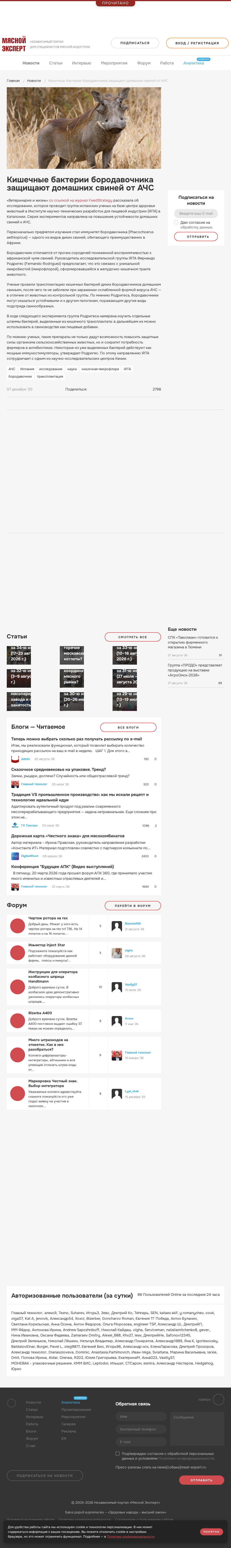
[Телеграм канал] (37, 1464)
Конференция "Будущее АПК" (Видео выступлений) (62, 866)
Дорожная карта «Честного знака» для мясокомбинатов (68, 835)
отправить (197, 237)
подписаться (135, 43)
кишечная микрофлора (100, 369)
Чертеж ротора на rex (48, 918)
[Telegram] (101, 389)
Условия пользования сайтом (30, 1519)
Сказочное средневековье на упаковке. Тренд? (58, 769)
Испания (27, 369)
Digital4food (29, 856)
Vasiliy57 (131, 984)
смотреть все (132, 637)
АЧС (12, 369)
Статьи (55, 63)
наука (72, 369)
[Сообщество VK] (28, 1464)
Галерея (68, 1424)
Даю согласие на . (196, 225)
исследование (50, 369)
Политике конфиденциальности (131, 1536)
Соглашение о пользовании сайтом (144, 1519)
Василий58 (133, 923)
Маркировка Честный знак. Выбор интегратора (52, 1083)
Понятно (211, 1531)
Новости (31, 63)
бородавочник (20, 376)
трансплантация (50, 376)
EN (63, 1438)
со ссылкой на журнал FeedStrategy (80, 200)
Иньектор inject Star (46, 945)
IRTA (127, 369)
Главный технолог (34, 784)
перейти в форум (133, 906)
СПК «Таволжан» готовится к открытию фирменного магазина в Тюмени (193, 642)
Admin (25, 759)
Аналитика (193, 63)
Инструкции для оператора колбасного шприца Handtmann (53, 976)
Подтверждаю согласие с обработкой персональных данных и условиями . (168, 1456)
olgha (129, 950)
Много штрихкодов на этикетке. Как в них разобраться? (48, 1044)
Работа (167, 63)
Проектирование (76, 1409)
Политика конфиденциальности (85, 1519)
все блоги (128, 727)
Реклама (68, 1431)
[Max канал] (46, 1464)
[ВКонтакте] (92, 389)
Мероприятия (114, 63)
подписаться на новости (45, 1476)
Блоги (31, 1431)
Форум (144, 63)
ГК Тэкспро (29, 825)
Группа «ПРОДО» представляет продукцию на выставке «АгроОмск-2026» (195, 670)
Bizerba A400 (40, 1013)
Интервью (81, 63)
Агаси (129, 1018)
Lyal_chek (132, 1091)
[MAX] (109, 389)
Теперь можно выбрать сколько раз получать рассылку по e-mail (76, 738)
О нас (31, 1445)
